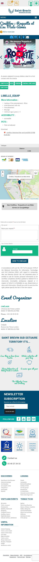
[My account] (36, 3)
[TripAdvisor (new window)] (34, 419)
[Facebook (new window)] (19, 419)
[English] (3, 3)
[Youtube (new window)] (24, 419)
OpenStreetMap (34, 198)
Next (37, 53)
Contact (28, 36)
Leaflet (27, 198)
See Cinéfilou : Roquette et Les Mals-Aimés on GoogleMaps (20, 206)
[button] (31, 3)
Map (23, 36)
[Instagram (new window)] (29, 419)
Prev (1, 53)
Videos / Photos (11, 36)
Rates (19, 36)
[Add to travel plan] (1, 32)
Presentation (15, 36)
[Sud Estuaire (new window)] (19, 433)
